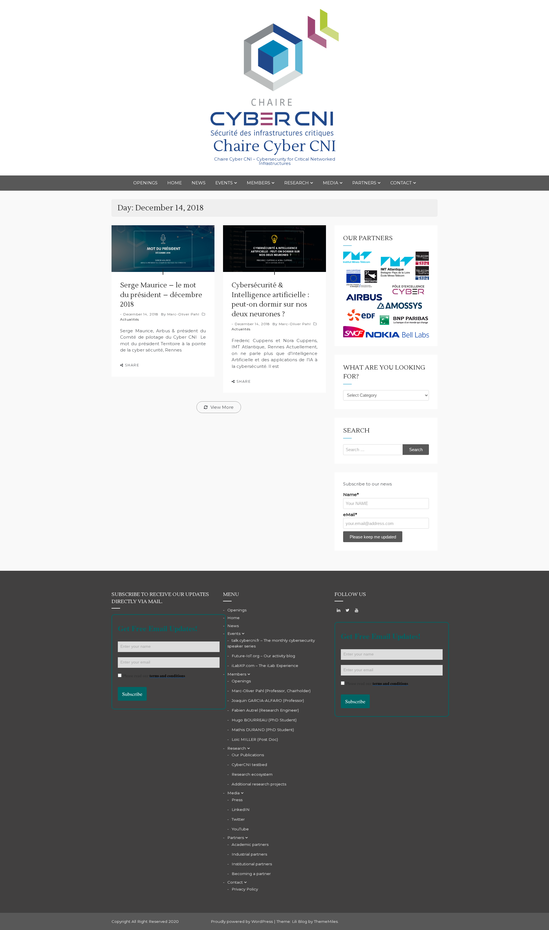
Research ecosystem (252, 774)
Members (258, 182)
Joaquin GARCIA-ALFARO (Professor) (268, 700)
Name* (351, 494)
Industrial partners (249, 854)
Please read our (154, 676)
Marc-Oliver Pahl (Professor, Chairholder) (271, 690)
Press (237, 799)
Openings (145, 182)
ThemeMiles (326, 921)
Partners (364, 182)
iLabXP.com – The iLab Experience (265, 665)
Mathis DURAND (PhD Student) (263, 729)
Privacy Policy (245, 889)
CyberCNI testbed (249, 764)
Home (174, 182)
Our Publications (248, 755)
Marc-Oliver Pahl (183, 314)
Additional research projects (259, 784)
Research (296, 182)
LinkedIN (241, 809)
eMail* (350, 514)
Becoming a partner (251, 873)
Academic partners (250, 844)
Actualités (129, 319)
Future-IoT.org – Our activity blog (263, 655)
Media (330, 182)
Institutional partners (252, 864)
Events (224, 182)
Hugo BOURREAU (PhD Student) (264, 720)
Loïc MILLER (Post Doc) (255, 739)
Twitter (238, 819)
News (199, 182)
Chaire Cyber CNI (274, 146)
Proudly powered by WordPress (242, 921)
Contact (401, 182)
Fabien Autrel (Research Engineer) (265, 710)
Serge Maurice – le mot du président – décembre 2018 (161, 295)
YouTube (240, 829)
